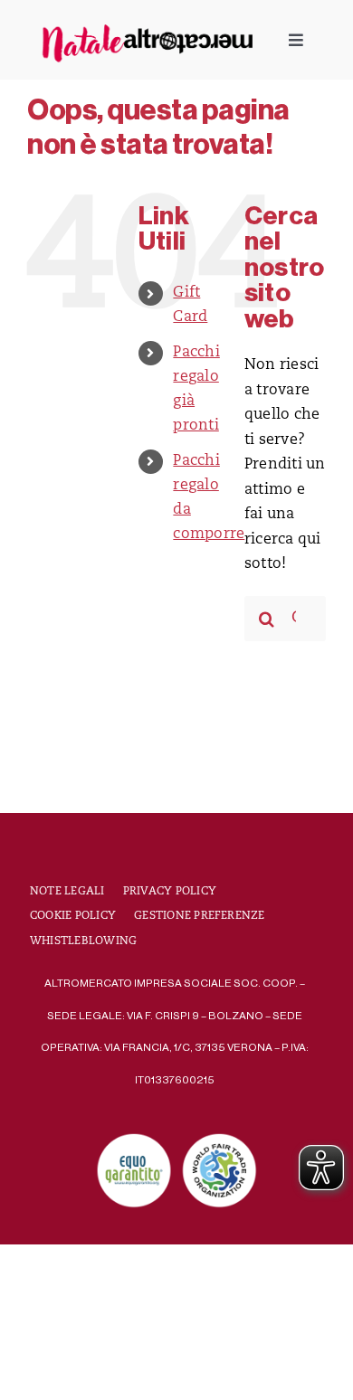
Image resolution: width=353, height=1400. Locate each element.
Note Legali (67, 891)
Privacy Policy (169, 891)
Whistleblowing (83, 941)
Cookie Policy (73, 916)
